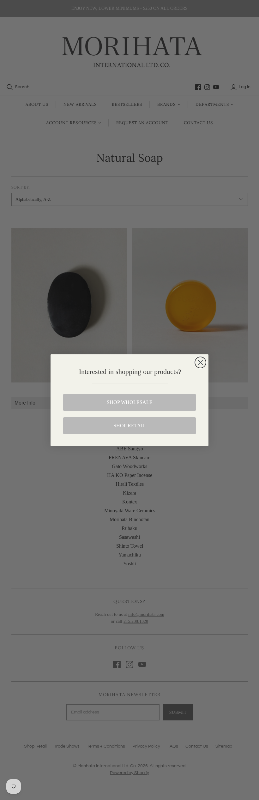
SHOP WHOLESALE (130, 402)
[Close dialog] (200, 362)
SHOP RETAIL (129, 425)
